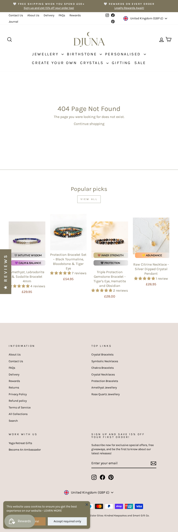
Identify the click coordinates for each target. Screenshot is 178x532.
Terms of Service (20, 407)
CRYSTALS (92, 62)
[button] (19, 286)
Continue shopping (89, 124)
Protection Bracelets (104, 381)
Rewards (75, 15)
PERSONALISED (124, 54)
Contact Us (16, 15)
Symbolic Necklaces (104, 361)
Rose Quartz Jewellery (105, 394)
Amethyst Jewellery (104, 387)
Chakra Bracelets (102, 367)
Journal (13, 21)
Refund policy (18, 400)
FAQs (62, 15)
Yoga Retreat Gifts (20, 443)
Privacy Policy (18, 394)
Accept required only (67, 521)
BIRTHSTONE (83, 54)
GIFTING (121, 62)
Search (13, 420)
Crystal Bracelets (102, 354)
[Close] (87, 504)
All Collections (18, 414)
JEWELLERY (46, 54)
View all (89, 199)
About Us (33, 15)
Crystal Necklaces (103, 374)
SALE (140, 62)
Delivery (49, 15)
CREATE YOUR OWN (54, 62)
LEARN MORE (53, 510)
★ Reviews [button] (5, 271)
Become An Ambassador (25, 449)
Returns (14, 387)
